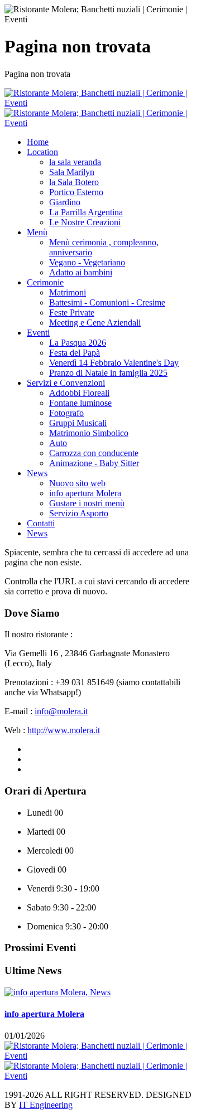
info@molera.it (61, 711)
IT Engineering (46, 1105)
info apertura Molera (44, 1014)
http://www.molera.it (63, 730)
